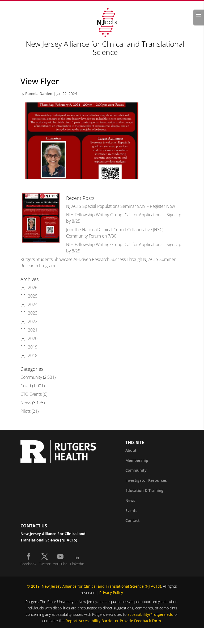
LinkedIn (77, 563)
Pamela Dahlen (38, 93)
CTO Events (31, 394)
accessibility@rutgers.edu (150, 614)
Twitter (44, 563)
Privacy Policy (111, 592)
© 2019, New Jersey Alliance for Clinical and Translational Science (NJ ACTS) (94, 586)
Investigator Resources (146, 480)
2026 (32, 287)
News (25, 403)
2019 (32, 347)
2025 (32, 296)
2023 (32, 313)
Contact (132, 520)
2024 (32, 304)
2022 (32, 321)
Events (131, 510)
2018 (32, 355)
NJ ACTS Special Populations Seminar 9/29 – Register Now (120, 206)
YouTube (60, 563)
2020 (32, 338)
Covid (25, 386)
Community (31, 377)
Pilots (25, 411)
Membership (136, 460)
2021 (32, 330)
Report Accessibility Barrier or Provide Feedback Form (113, 620)
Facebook (28, 563)
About (131, 450)
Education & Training (144, 490)
